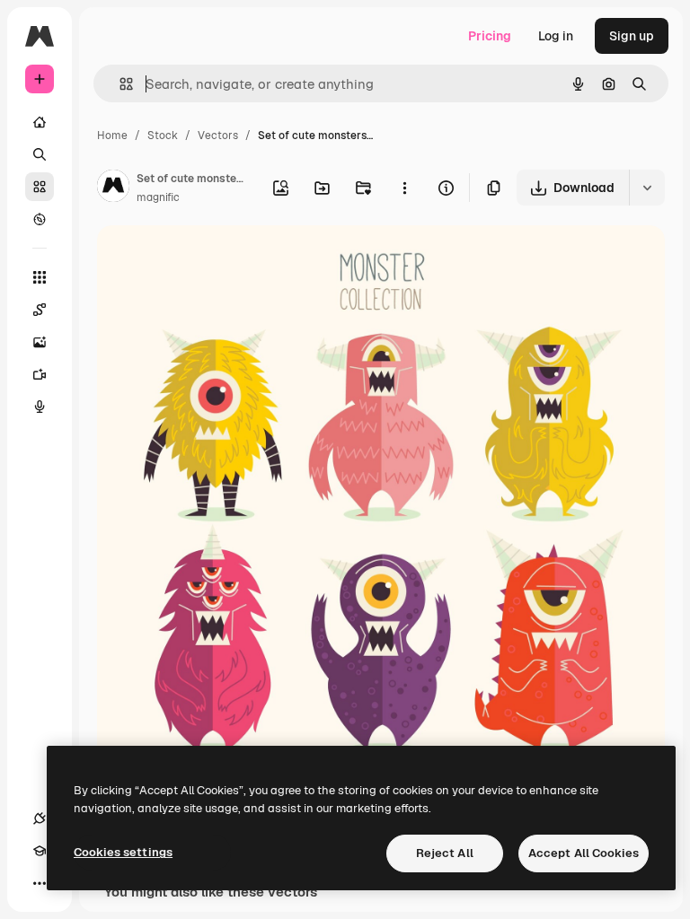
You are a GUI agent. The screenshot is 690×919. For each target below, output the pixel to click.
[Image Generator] (39, 342)
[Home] (39, 122)
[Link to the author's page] (113, 188)
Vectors (218, 135)
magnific (158, 197)
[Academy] (39, 850)
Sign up (631, 36)
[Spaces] (39, 309)
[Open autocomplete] (119, 84)
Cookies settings (123, 852)
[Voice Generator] (39, 406)
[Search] (39, 154)
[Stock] (39, 186)
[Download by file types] (647, 188)
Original (212, 259)
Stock (162, 135)
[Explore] (39, 219)
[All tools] (39, 277)
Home (112, 135)
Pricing (489, 36)
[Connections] (39, 818)
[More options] (404, 188)
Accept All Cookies (583, 853)
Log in (555, 36)
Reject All (444, 853)
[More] (39, 883)
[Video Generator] (39, 374)
